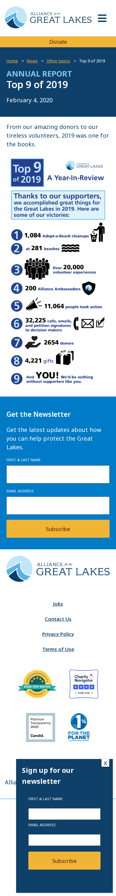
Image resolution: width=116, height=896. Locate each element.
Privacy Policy (58, 634)
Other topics (58, 61)
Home (12, 61)
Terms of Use (58, 649)
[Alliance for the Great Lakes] (48, 26)
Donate (58, 41)
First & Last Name (23, 459)
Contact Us (58, 619)
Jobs (58, 603)
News (32, 61)
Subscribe (58, 529)
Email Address (20, 491)
